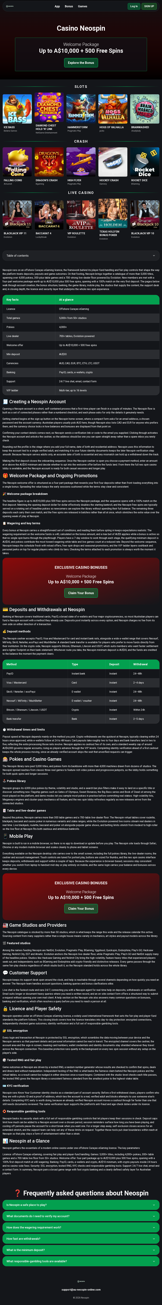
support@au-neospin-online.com (81, 1289)
